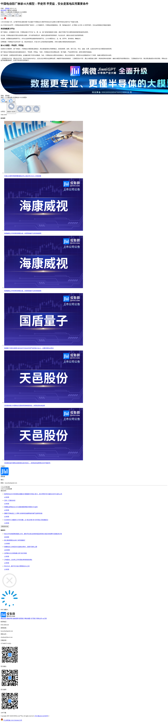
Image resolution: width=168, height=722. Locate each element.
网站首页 (3, 618)
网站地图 (27, 618)
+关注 (2, 466)
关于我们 (33, 618)
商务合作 (39, 618)
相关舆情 (4, 10)
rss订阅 (44, 618)
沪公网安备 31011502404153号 (13, 720)
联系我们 (21, 618)
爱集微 (7, 8)
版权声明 (9, 618)
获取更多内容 (4, 526)
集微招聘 (15, 618)
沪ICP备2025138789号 (41, 716)
